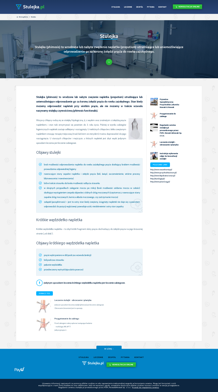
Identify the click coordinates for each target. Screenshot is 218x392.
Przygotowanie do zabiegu (66, 319)
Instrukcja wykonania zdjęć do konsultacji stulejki (169, 156)
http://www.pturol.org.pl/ (160, 181)
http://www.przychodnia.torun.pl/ (163, 172)
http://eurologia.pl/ (157, 178)
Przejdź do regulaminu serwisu (145, 387)
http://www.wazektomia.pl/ (161, 169)
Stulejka (115, 7)
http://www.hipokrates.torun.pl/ (162, 175)
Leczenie (128, 7)
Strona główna (23, 17)
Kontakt (162, 7)
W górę (108, 349)
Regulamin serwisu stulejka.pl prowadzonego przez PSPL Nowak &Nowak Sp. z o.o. (171, 130)
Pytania (150, 7)
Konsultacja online (189, 7)
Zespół (139, 7)
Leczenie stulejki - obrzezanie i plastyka (72, 300)
